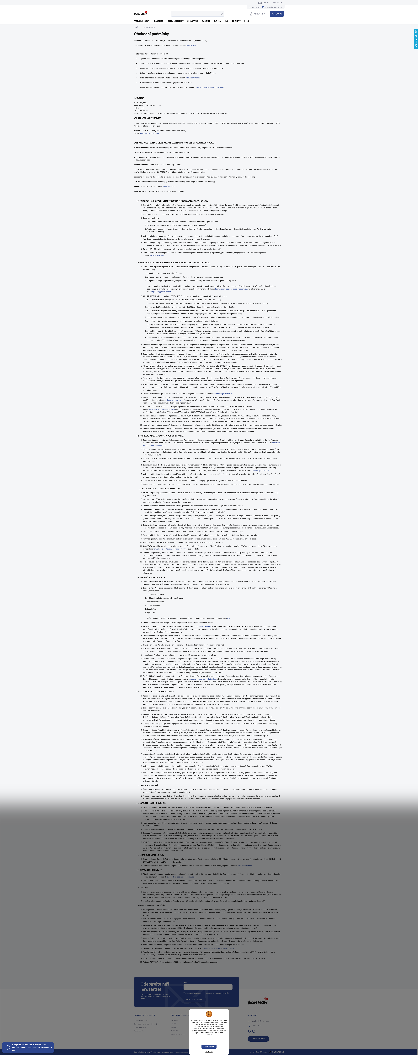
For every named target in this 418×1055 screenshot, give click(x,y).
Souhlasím (210, 1046)
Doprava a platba (204, 626)
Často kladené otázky (178, 1034)
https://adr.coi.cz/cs (175, 400)
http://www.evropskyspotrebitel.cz (162, 409)
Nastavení (209, 1052)
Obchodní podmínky (140, 1020)
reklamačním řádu (193, 78)
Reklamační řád (139, 1031)
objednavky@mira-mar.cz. (260, 471)
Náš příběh (174, 1020)
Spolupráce (174, 1031)
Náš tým (173, 1024)
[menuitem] (143, 21)
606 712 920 (256, 1025)
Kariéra (173, 1027)
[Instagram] (253, 1030)
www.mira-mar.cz (191, 45)
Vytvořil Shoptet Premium (258, 1052)
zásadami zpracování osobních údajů (203, 679)
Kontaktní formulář (258, 1039)
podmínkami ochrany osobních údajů (216, 993)
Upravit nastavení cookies (179, 1052)
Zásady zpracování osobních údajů (146, 1024)
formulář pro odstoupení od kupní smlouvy (169, 549)
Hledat (221, 14)
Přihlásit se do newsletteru (195, 999)
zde (228, 618)
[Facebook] (249, 1030)
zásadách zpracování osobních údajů (209, 87)
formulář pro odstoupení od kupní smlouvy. (217, 948)
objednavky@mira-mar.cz (149, 133)
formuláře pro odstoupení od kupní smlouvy (232, 289)
